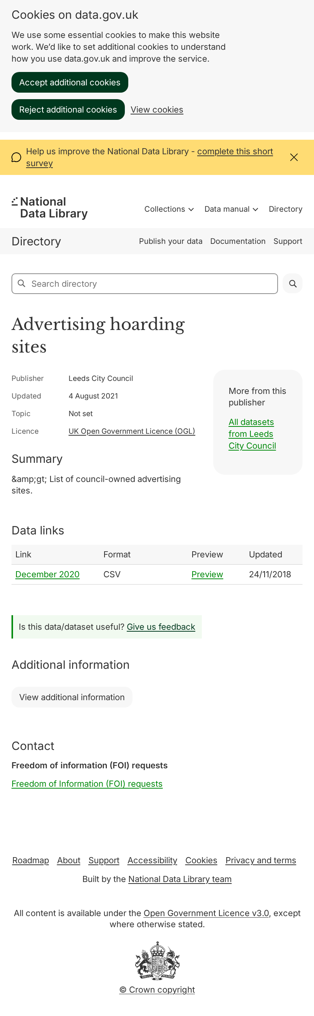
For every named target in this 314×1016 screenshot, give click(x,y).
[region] (157, 565)
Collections (164, 209)
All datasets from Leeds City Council (252, 434)
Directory (286, 209)
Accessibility (152, 860)
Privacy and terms (261, 860)
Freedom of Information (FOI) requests (87, 784)
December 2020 (47, 574)
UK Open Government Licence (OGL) (132, 431)
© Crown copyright (157, 990)
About (68, 860)
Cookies (201, 860)
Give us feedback (161, 627)
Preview (207, 574)
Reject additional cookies (68, 109)
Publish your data (171, 241)
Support (288, 241)
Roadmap (30, 860)
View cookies (157, 109)
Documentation (238, 241)
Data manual (227, 209)
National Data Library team (180, 879)
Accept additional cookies (70, 82)
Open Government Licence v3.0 (206, 913)
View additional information (72, 697)
